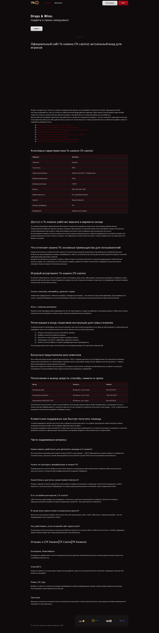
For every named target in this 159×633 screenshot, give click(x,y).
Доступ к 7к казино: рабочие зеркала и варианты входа (58, 128)
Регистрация (110, 3)
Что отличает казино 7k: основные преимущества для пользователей (63, 130)
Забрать (36, 28)
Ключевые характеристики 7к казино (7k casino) (55, 125)
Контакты (58, 3)
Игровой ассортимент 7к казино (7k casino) (53, 132)
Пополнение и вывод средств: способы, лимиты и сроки (58, 139)
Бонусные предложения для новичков (52, 137)
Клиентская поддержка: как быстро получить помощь (58, 141)
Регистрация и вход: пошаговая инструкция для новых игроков (61, 135)
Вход (123, 3)
